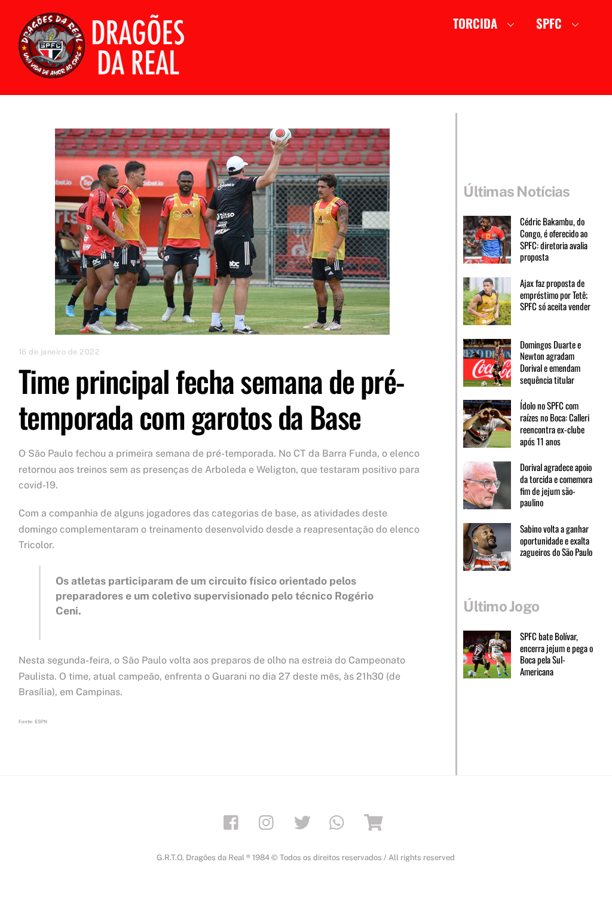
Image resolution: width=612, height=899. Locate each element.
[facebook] (234, 822)
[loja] (375, 822)
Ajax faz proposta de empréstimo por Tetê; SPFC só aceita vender (555, 295)
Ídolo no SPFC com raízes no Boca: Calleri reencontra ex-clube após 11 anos (554, 423)
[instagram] (269, 822)
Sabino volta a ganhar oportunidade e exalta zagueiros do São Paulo (556, 540)
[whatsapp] (339, 822)
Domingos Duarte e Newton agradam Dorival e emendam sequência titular (550, 362)
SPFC (549, 23)
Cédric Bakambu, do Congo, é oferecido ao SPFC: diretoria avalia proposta (553, 239)
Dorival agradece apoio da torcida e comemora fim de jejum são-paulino (556, 485)
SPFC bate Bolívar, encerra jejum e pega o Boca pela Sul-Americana (556, 654)
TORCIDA (475, 23)
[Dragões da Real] (105, 72)
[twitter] (304, 822)
